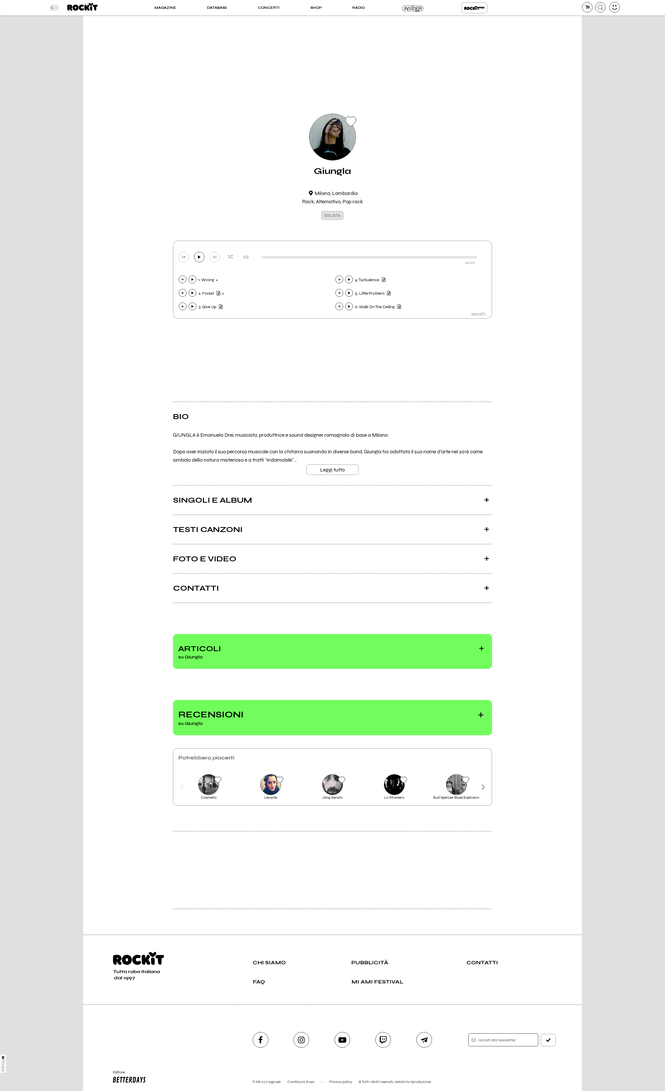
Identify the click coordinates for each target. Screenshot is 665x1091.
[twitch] (383, 1040)
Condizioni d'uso (301, 1082)
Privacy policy (340, 1082)
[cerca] (600, 7)
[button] (181, 787)
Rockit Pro (474, 7)
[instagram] (301, 1040)
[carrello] (587, 7)
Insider (413, 8)
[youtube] (342, 1040)
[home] (82, 8)
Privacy (3, 1065)
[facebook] (260, 1040)
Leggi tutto (332, 470)
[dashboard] (614, 7)
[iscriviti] (548, 1040)
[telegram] (424, 1040)
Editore (116, 1074)
